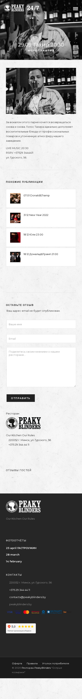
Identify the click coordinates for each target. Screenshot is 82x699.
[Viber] (45, 454)
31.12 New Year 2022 (35, 215)
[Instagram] (29, 454)
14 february (14, 561)
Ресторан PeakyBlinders (36, 667)
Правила (32, 663)
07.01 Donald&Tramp (36, 195)
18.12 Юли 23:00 (33, 234)
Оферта (17, 663)
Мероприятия (41, 50)
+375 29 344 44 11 (18, 444)
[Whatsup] (53, 454)
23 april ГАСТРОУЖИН (21, 548)
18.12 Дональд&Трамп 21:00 (40, 254)
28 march (13, 554)
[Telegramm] (37, 454)
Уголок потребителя (55, 663)
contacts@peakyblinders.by (27, 597)
